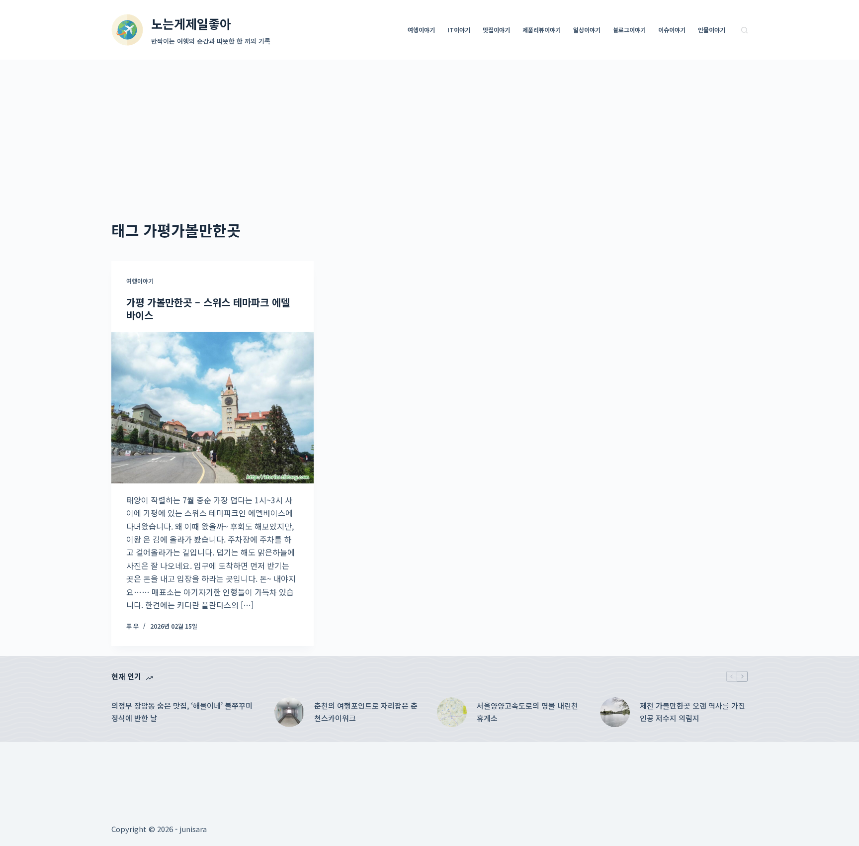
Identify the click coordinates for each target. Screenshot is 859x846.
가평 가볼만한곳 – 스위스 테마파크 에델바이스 (208, 308)
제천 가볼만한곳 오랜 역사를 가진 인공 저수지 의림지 (692, 711)
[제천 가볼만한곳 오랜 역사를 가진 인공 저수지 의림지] (615, 712)
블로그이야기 (629, 29)
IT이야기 (458, 29)
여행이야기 (421, 29)
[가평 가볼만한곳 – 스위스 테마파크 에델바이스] (212, 407)
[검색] (744, 30)
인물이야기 (711, 29)
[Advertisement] (429, 134)
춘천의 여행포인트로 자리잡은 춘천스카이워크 (366, 711)
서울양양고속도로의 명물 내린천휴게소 (527, 711)
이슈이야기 (672, 29)
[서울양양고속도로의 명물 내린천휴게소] (452, 712)
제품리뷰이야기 (541, 29)
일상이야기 (587, 29)
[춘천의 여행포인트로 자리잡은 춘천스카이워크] (289, 712)
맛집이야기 (496, 29)
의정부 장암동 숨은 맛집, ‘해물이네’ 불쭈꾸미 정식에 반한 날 (182, 711)
